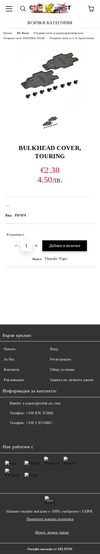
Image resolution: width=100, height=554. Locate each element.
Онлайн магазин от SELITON (50, 549)
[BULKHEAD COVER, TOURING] (50, 106)
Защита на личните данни (72, 380)
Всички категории (50, 23)
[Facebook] (9, 433)
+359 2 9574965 (39, 423)
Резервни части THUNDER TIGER (24, 38)
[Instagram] (20, 433)
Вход (54, 349)
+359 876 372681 (40, 413)
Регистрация (60, 359)
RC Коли (23, 33)
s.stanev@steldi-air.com (42, 403)
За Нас (9, 359)
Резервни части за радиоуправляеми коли (58, 33)
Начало (8, 33)
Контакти (11, 370)
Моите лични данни (52, 532)
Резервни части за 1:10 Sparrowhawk (72, 38)
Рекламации (14, 380)
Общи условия (62, 370)
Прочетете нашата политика (50, 519)
